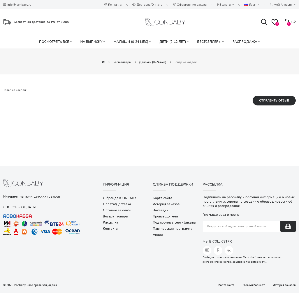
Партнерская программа (172, 228)
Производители (165, 216)
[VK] (229, 250)
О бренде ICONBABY (119, 198)
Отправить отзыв (274, 100)
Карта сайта (162, 198)
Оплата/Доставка (117, 204)
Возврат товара (115, 216)
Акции (158, 235)
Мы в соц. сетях (217, 241)
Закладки (161, 210)
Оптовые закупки (117, 210)
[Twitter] (218, 250)
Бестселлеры (122, 62)
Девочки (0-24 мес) (152, 62)
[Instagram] (207, 250)
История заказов (166, 204)
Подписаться (288, 226)
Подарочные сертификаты (174, 222)
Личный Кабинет (254, 285)
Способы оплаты (19, 207)
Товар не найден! (185, 62)
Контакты (110, 228)
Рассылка (110, 222)
